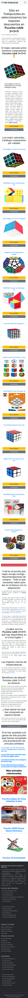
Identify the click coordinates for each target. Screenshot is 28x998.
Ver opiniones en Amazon (14, 726)
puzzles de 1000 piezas (15, 612)
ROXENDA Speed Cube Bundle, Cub (14, 495)
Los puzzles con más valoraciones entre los (13, 749)
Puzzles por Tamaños (7, 944)
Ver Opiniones (14, 129)
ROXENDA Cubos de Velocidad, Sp (14, 184)
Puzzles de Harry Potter (8, 906)
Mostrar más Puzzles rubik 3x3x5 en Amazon (14, 565)
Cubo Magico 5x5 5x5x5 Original (14, 219)
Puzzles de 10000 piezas (9, 917)
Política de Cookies (6, 929)
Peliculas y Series (5, 949)
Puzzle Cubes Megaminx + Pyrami (14, 531)
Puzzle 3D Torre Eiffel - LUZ (9, 890)
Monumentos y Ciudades (9, 899)
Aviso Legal (4, 933)
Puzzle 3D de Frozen (7, 893)
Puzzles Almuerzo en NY (8, 983)
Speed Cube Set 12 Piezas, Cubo (14, 357)
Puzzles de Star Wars (8, 974)
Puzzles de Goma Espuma (9, 965)
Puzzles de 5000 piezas (8, 958)
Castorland (10, 619)
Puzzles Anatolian (7, 985)
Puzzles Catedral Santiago (9, 915)
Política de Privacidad (7, 931)
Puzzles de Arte (6, 961)
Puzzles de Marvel (7, 908)
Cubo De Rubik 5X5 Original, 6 (14, 323)
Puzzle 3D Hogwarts (7, 895)
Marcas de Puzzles (6, 938)
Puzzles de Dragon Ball (8, 978)
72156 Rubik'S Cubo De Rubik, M (14, 391)
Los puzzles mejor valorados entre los (13, 755)
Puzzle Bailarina (6, 901)
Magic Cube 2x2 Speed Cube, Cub (14, 459)
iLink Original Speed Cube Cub (14, 425)
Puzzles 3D (4, 940)
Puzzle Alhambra (6, 913)
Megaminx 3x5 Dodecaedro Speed (14, 253)
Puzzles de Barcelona (8, 967)
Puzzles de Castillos (7, 963)
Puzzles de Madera (6, 951)
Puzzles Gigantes (7, 981)
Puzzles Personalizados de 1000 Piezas (13, 897)
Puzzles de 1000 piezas (8, 976)
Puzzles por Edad (5, 942)
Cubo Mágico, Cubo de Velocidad (14, 149)
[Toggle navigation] (25, 2)
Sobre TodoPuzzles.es (7, 927)
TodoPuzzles (16, 996)
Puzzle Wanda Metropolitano (10, 910)
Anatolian (12, 672)
